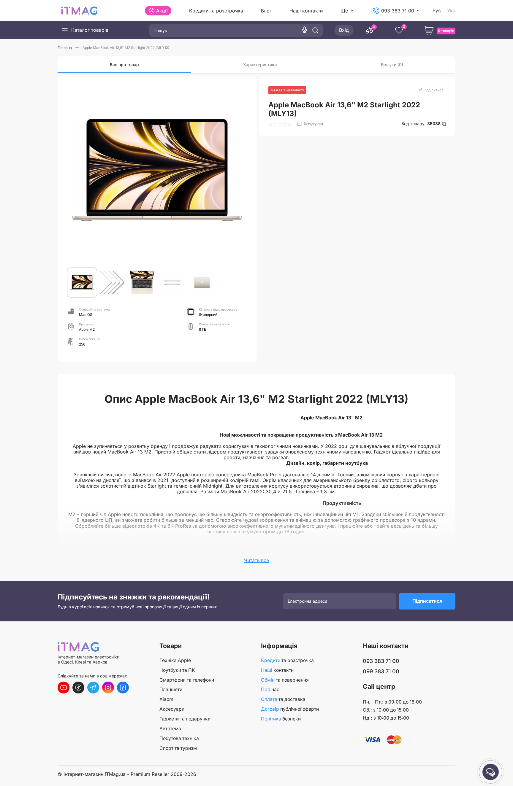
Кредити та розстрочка (216, 10)
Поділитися (434, 90)
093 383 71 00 (397, 11)
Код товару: (421, 123)
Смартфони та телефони (186, 680)
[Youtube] (63, 687)
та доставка (283, 699)
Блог (266, 10)
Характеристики (260, 64)
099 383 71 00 (381, 671)
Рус (437, 10)
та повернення (285, 680)
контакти (277, 670)
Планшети (170, 689)
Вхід (344, 30)
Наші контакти (306, 10)
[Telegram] (93, 687)
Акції (162, 11)
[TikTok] (78, 687)
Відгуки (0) (392, 64)
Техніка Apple (175, 660)
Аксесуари (171, 709)
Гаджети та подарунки (184, 719)
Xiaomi (167, 699)
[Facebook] (123, 687)
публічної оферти (290, 709)
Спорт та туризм (178, 748)
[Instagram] (108, 687)
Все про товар (124, 64)
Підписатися (427, 601)
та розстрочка (287, 660)
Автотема (170, 728)
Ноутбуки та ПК (177, 670)
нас (270, 689)
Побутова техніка (179, 738)
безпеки (281, 719)
